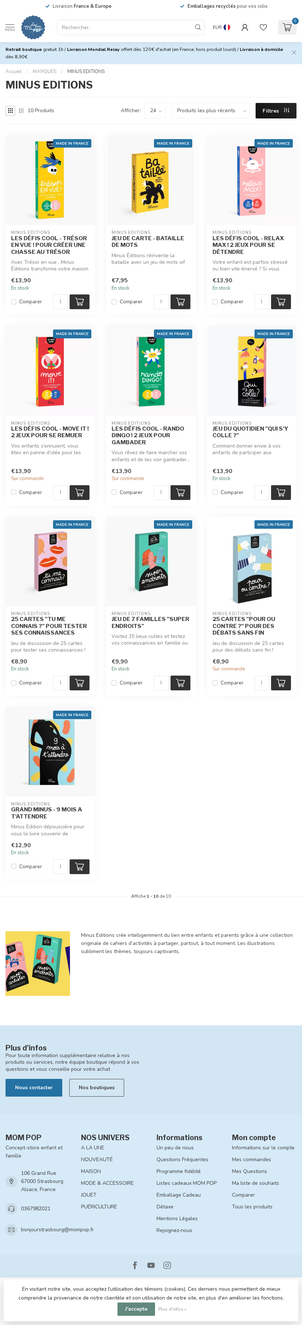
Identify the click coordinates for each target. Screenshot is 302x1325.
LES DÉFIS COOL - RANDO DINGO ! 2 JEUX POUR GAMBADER (148, 435)
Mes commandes (251, 1159)
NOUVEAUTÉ (97, 1159)
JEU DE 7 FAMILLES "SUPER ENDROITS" (150, 622)
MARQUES (44, 71)
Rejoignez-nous (174, 1230)
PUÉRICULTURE (99, 1206)
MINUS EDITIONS (86, 71)
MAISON (91, 1171)
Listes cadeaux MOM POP (187, 1183)
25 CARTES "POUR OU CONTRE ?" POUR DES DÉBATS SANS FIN (244, 626)
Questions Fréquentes (182, 1159)
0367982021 (35, 1208)
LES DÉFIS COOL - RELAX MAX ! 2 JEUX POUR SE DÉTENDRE (248, 245)
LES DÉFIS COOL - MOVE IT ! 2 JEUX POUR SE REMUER (50, 432)
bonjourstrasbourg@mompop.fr (57, 1229)
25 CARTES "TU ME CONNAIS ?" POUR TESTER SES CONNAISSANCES (49, 626)
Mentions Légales (177, 1218)
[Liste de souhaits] (263, 27)
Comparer (30, 301)
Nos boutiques (97, 1087)
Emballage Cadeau (179, 1194)
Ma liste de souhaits (255, 1183)
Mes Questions (249, 1171)
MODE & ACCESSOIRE (107, 1183)
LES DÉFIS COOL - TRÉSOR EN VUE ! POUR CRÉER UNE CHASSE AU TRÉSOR (49, 245)
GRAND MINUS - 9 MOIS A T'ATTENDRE (46, 813)
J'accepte (136, 1308)
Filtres (271, 110)
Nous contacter (34, 1087)
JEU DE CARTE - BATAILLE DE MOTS (148, 241)
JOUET (88, 1194)
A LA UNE (92, 1147)
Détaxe (165, 1206)
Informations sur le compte (263, 1147)
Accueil (14, 71)
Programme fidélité (179, 1171)
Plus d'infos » (172, 1309)
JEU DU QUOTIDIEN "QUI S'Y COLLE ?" (250, 432)
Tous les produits (252, 1206)
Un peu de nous (175, 1147)
